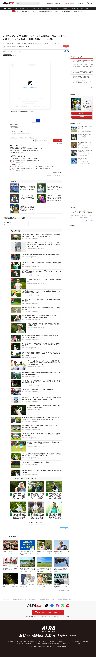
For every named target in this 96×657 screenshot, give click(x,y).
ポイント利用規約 (54, 643)
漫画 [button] (34, 8)
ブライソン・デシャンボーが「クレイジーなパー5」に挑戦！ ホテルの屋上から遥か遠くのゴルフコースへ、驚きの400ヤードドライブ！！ (43, 244)
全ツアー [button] (10, 8)
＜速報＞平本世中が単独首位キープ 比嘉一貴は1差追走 (37, 389)
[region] (36, 55)
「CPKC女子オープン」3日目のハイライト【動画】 (36, 462)
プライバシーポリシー (41, 641)
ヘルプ (69, 643)
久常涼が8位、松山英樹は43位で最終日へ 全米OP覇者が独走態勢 (40, 254)
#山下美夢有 (15, 55)
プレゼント (89, 8)
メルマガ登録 (82, 3)
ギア (16, 8)
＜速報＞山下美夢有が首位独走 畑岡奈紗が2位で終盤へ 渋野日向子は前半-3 (83, 72)
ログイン (90, 3)
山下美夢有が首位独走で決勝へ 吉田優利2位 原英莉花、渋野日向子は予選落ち (83, 66)
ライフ (28, 8)
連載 (82, 8)
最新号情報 (81, 113)
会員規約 (61, 641)
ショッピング (56, 8)
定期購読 (82, 116)
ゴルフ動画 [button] (41, 8)
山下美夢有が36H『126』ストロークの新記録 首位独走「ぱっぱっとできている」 (83, 82)
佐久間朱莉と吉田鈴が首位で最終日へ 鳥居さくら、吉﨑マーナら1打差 (83, 76)
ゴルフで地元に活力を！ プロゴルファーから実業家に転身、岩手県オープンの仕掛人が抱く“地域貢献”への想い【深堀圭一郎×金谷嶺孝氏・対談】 (44, 362)
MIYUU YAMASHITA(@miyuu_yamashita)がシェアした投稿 (30, 106)
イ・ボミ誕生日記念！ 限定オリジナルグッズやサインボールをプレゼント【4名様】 (81, 211)
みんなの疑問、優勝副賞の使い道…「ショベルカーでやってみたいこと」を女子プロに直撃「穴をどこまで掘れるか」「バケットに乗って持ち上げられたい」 (41, 353)
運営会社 (32, 641)
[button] (36, 237)
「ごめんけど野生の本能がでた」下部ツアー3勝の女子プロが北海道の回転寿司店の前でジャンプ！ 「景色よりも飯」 (19, 517)
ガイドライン (69, 641)
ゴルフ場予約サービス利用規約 (23, 643)
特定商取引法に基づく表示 (81, 641)
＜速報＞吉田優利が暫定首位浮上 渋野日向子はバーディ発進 (83, 61)
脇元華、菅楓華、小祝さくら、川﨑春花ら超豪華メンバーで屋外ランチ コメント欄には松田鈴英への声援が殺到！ (19, 497)
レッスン (22, 8)
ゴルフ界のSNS (7, 55)
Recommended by (62, 590)
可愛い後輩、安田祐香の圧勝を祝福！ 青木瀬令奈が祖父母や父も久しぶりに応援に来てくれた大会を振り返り (55, 517)
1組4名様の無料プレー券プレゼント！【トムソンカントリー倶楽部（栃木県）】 (81, 216)
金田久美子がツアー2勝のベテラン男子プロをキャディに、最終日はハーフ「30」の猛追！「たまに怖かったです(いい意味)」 (37, 497)
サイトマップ (76, 643)
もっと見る (89, 87)
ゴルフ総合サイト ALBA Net (10, 599)
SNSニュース (66, 8)
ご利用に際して (53, 641)
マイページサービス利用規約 (40, 643)
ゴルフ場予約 (75, 8)
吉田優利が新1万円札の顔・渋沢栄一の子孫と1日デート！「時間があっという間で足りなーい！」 (37, 517)
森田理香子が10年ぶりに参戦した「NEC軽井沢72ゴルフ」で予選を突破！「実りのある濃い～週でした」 (55, 497)
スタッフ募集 (23, 641)
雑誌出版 (48, 8)
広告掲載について (12, 641)
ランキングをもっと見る (35, 522)
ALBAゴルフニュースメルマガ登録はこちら (49, 612)
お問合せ (64, 643)
